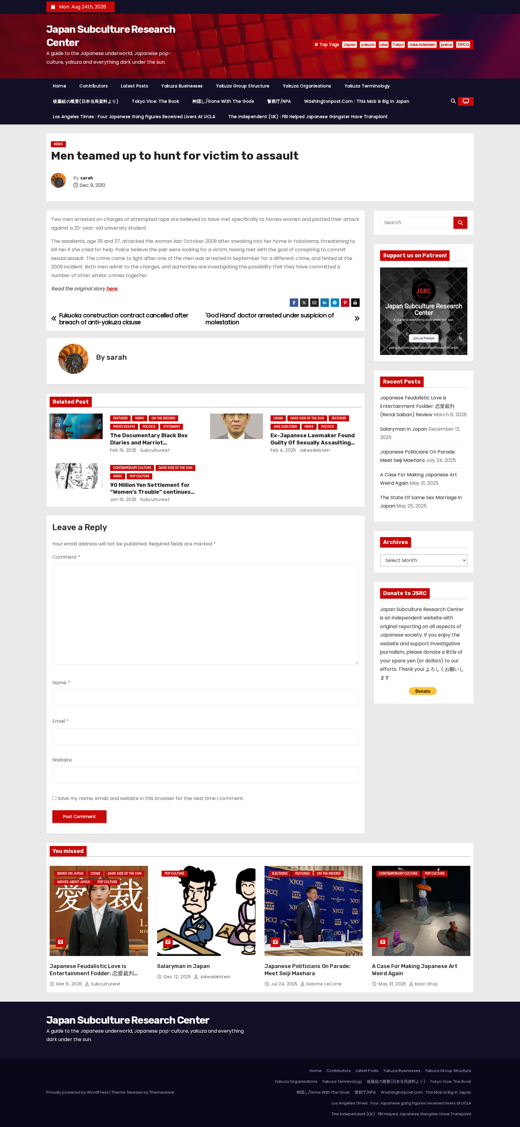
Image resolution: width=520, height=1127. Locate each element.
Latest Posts (134, 86)
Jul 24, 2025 (285, 984)
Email (60, 721)
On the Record (163, 418)
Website (62, 759)
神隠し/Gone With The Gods (223, 101)
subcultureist (154, 450)
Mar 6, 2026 (69, 984)
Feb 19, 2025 (123, 450)
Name (61, 682)
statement (171, 426)
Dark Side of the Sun (307, 418)
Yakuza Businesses (182, 86)
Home (59, 86)
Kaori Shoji (425, 984)
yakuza (368, 44)
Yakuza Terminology (367, 86)
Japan (349, 44)
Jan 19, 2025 (123, 499)
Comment (66, 557)
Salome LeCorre (323, 984)
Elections (280, 873)
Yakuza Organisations (307, 86)
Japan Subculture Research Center (127, 1020)
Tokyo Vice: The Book (155, 101)
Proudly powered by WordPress (78, 1092)
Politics (149, 426)
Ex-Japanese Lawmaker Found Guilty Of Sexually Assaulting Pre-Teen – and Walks (313, 442)
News (58, 144)
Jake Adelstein (422, 44)
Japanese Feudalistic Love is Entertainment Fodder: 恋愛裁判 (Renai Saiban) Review (417, 406)
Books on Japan (70, 873)
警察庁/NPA (279, 101)
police (446, 44)
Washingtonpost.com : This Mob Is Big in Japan (357, 101)
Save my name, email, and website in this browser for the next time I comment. (150, 798)
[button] (453, 101)
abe (383, 44)
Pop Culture (139, 476)
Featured (120, 418)
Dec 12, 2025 (178, 977)
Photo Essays (124, 426)
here (111, 288)
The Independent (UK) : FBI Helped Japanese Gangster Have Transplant (308, 117)
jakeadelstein (314, 450)
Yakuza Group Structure (243, 86)
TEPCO (463, 44)
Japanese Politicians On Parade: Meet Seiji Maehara (308, 970)
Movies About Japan (73, 882)
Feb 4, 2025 (283, 450)
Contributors (93, 86)
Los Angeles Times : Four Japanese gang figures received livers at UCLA (134, 117)
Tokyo (398, 44)
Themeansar (162, 1092)
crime (278, 418)
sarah (86, 178)
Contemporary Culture (132, 468)
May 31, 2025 (393, 984)
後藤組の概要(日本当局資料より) (86, 101)
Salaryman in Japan (403, 429)
